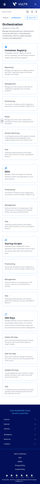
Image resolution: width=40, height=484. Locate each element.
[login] (4, 4)
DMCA (20, 461)
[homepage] (20, 4)
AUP (20, 458)
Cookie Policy (20, 469)
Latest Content (6, 12)
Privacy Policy (20, 465)
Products (5, 18)
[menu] (35, 4)
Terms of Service (20, 454)
